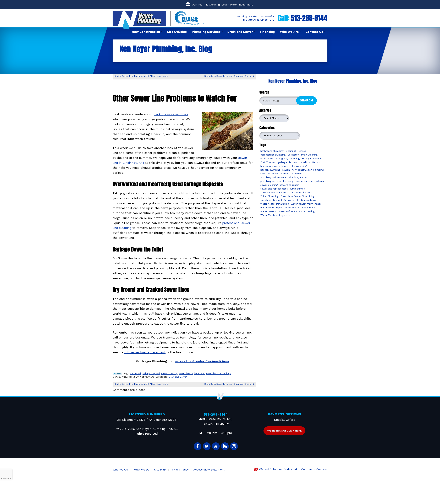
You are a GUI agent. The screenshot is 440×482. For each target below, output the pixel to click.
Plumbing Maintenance (273, 177)
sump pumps (297, 188)
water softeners (288, 211)
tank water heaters (301, 192)
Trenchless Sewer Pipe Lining (297, 196)
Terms (9, 478)
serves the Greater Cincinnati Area (202, 361)
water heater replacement (300, 207)
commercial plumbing (272, 154)
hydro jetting (299, 166)
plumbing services (270, 181)
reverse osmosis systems (309, 181)
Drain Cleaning (309, 154)
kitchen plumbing (270, 169)
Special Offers (284, 419)
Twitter (207, 446)
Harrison (316, 162)
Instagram (234, 446)
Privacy (3, 478)
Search (306, 100)
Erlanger (306, 158)
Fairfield (317, 158)
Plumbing (297, 173)
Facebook (197, 446)
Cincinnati (135, 373)
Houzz (225, 446)
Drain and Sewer (178, 377)
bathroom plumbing (271, 151)
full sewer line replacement (145, 352)
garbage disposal (151, 373)
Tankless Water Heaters (274, 192)
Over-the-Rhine (269, 173)
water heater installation (274, 203)
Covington (293, 154)
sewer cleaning (169, 373)
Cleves (302, 151)
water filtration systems (302, 200)
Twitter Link (117, 373)
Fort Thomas (268, 162)
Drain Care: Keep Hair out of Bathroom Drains (227, 76)
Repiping (288, 181)
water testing (307, 211)
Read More (246, 4)
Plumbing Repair (298, 177)
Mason (286, 169)
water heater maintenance (306, 203)
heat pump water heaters (275, 166)
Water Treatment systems (275, 215)
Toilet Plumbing (269, 196)
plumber (284, 173)
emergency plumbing (288, 158)
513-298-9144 (309, 18)
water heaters (268, 211)
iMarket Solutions (270, 469)
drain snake (266, 158)
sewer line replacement (192, 373)
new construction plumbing (308, 169)
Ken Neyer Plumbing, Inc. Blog (292, 81)
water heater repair (271, 207)
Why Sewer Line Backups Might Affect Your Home (142, 76)
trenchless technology (218, 373)
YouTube (216, 446)
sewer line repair (289, 184)
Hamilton (304, 162)
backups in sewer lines (171, 114)
